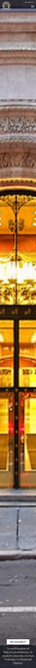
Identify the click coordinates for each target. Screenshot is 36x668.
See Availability (18, 642)
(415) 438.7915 (29, 2)
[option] (18, 334)
